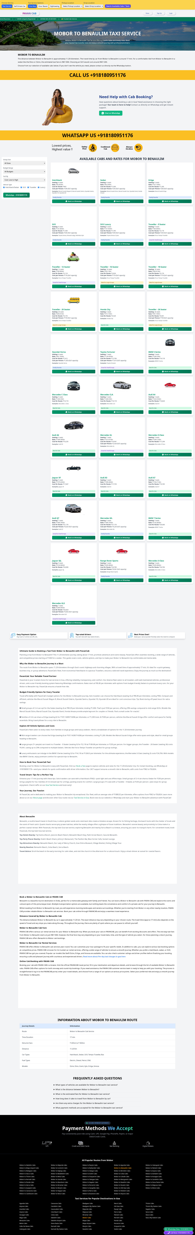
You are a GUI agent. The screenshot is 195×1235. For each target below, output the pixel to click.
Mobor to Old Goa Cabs (122, 1188)
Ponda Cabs (118, 1220)
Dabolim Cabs (55, 1218)
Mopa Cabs (86, 1220)
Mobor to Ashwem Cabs (154, 1174)
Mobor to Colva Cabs (121, 1174)
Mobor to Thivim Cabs (27, 1176)
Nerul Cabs (118, 1203)
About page (37, 798)
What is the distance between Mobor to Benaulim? (77, 1089)
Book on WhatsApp (75, 201)
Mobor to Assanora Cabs (91, 1194)
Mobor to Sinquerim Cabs (91, 1176)
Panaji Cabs (118, 1209)
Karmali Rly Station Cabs (59, 1229)
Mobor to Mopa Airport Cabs (29, 1168)
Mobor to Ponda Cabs (27, 1182)
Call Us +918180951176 (97, 75)
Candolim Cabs (56, 1206)
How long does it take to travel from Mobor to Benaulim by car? (83, 1098)
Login (170, 13)
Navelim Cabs (87, 1229)
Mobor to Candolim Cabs (154, 1179)
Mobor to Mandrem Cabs (59, 1182)
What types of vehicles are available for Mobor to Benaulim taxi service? (87, 1085)
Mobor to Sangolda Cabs (91, 1188)
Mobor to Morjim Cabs (58, 1188)
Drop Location (89, 3)
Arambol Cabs (24, 1209)
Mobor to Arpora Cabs (153, 1171)
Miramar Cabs (87, 1215)
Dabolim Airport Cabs (58, 1220)
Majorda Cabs (87, 1209)
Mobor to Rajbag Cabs (58, 1171)
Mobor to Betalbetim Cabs (60, 1174)
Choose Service (7, 3)
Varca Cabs (149, 1212)
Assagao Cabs (24, 1215)
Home (147, 13)
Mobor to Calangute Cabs (154, 1165)
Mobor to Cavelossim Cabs (28, 1194)
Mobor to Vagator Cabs (90, 1182)
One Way (32, 6)
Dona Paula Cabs (56, 1223)
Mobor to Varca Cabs (27, 1185)
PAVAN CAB (29, 13)
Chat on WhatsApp (112, 113)
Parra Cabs (117, 1212)
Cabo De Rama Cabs (26, 1226)
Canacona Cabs (56, 1203)
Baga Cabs (23, 1218)
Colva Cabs (54, 1215)
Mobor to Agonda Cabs (122, 1165)
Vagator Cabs (150, 1209)
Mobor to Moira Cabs (153, 1188)
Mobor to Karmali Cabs (27, 1179)
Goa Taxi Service (52, 785)
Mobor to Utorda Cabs (58, 1179)
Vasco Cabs (149, 1215)
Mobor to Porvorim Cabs (91, 1185)
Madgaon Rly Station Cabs (91, 1206)
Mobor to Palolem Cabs (122, 1191)
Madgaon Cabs (88, 1203)
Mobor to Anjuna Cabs (121, 1194)
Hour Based (43, 6)
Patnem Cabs (118, 1215)
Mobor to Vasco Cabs (27, 1174)
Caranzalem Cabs (57, 1209)
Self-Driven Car (19, 6)
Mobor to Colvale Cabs (121, 1176)
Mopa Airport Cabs (89, 1223)
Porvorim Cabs (119, 1223)
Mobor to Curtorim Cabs (59, 1168)
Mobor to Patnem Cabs (153, 1168)
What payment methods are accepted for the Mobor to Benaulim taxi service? (89, 1108)
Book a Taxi (80, 766)
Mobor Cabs (87, 1218)
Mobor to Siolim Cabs (90, 1174)
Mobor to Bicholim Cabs (122, 1171)
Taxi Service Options (35, 3)
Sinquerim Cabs (119, 1226)
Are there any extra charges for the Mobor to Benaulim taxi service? (85, 1103)
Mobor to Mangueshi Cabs (123, 1179)
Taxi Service (7, 6)
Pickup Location (68, 3)
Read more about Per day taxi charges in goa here (104, 956)
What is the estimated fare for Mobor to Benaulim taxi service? (83, 1094)
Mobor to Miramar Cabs (59, 1185)
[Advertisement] (80, 868)
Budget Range (8, 168)
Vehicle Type (7, 185)
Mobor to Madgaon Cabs (28, 1171)
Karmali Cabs (55, 1226)
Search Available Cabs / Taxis (117, 6)
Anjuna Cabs (24, 1206)
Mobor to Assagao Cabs (154, 1176)
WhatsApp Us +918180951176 (97, 135)
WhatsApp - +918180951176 (16, 195)
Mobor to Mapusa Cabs (153, 1185)
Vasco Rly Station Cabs (153, 1218)
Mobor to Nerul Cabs (58, 1194)
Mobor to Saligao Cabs (90, 1171)
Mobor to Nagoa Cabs (58, 1191)
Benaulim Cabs (25, 1220)
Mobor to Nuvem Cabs (121, 1185)
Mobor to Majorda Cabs (59, 1165)
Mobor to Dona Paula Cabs (155, 1182)
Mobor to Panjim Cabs (90, 1165)
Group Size (7, 160)
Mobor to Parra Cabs (90, 1191)
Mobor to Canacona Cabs (28, 1191)
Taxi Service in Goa (81, 798)
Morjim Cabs (87, 1226)
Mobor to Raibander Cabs (91, 1168)
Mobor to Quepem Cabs (28, 1188)
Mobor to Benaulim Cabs (122, 1168)
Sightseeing (54, 6)
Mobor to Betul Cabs (58, 1176)
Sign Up (159, 13)
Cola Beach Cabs (56, 1212)
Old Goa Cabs (118, 1206)
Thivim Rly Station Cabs (154, 1206)
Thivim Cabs (150, 1203)
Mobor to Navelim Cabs (122, 1182)
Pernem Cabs (118, 1218)
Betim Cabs (23, 1223)
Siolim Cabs (118, 1229)
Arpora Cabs (24, 1212)
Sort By (5, 176)
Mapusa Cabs (87, 1212)
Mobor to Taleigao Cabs (91, 1179)
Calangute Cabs (25, 1229)
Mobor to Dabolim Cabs (28, 1165)
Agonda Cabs (24, 1203)
